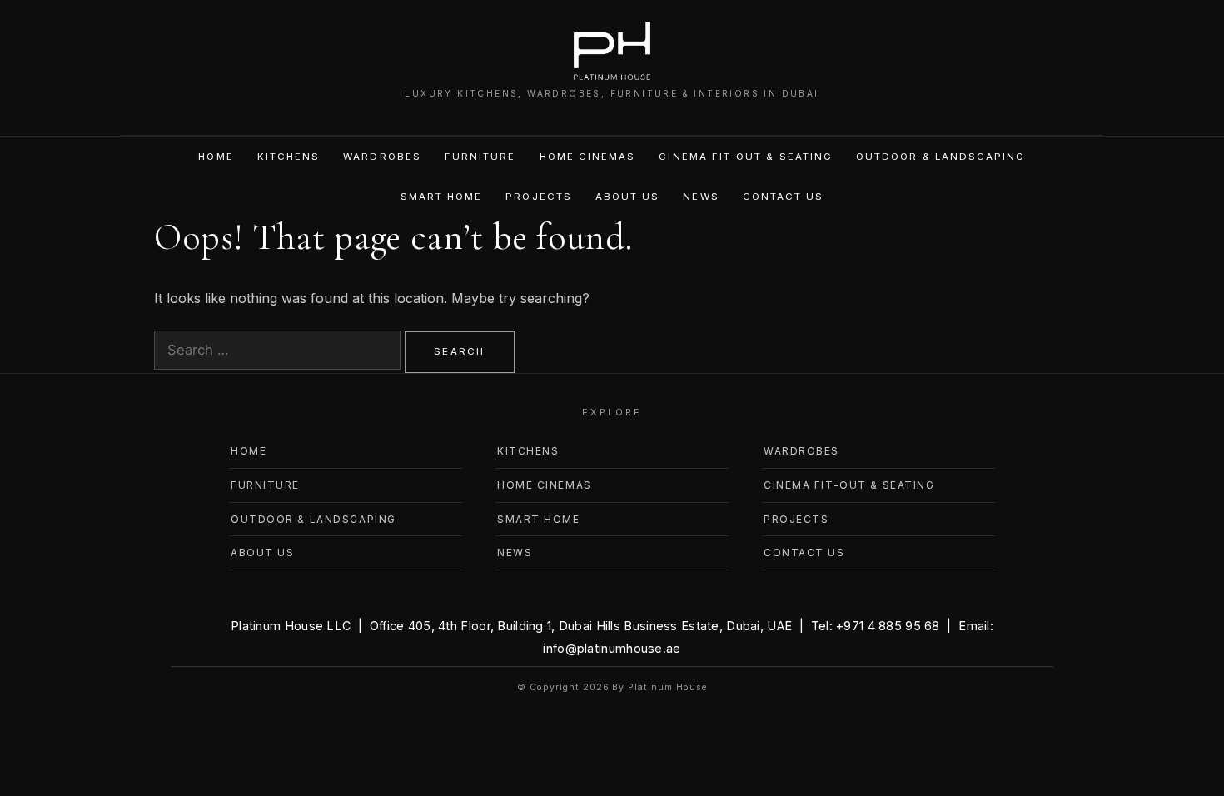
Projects (538, 196)
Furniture (480, 156)
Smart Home (442, 196)
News (701, 196)
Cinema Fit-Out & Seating (746, 156)
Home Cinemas (588, 156)
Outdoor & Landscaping (940, 156)
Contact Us (783, 196)
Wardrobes (382, 156)
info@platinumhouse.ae (611, 648)
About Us (627, 196)
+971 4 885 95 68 (888, 626)
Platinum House (667, 687)
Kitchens (289, 156)
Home (215, 156)
